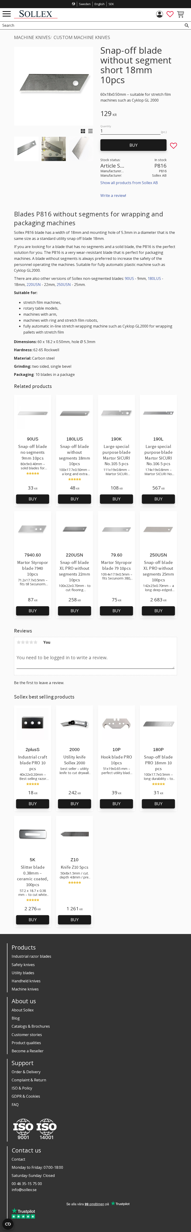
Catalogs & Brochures (31, 1026)
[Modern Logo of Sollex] (36, 17)
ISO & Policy (22, 1088)
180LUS (154, 278)
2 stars (23, 642)
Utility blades (23, 972)
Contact (18, 1159)
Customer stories (27, 1034)
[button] (7, 14)
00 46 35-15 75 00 (27, 1183)
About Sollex (23, 1010)
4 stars (31, 642)
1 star (19, 642)
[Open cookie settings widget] (8, 1224)
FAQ (15, 1104)
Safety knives (23, 964)
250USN (64, 284)
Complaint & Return (29, 1080)
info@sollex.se (24, 1189)
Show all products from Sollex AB (129, 182)
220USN (34, 284)
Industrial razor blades (31, 956)
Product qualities (26, 1042)
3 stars (27, 642)
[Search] (187, 25)
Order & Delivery (26, 1071)
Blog (16, 1018)
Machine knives (25, 989)
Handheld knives (26, 981)
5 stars (35, 642)
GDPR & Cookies (26, 1096)
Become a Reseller (28, 1050)
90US (129, 278)
